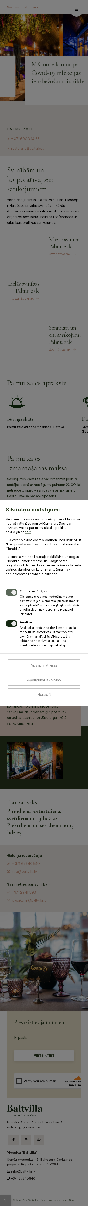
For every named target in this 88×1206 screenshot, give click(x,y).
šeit (28, 532)
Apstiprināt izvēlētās (44, 680)
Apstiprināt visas (44, 665)
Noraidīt (44, 694)
